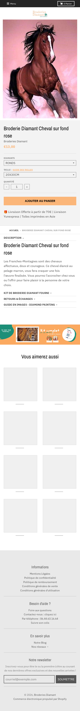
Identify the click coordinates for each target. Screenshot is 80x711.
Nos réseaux (38, 646)
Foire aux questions (40, 610)
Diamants (9, 158)
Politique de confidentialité (40, 577)
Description (12, 237)
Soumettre (66, 679)
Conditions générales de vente (40, 586)
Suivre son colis (40, 622)
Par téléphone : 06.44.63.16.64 (40, 618)
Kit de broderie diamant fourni (26, 293)
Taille (18, 170)
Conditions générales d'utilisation (40, 590)
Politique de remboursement (40, 582)
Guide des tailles (23, 170)
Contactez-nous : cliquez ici (40, 614)
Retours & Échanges (18, 299)
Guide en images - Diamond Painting (29, 304)
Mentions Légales (40, 573)
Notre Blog (40, 642)
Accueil (14, 230)
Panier (68, 3)
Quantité (9, 181)
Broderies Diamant (15, 141)
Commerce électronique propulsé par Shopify (40, 699)
